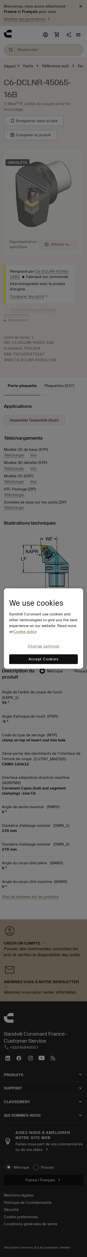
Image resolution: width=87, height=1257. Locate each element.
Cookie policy (25, 631)
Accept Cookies (43, 659)
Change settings (43, 646)
